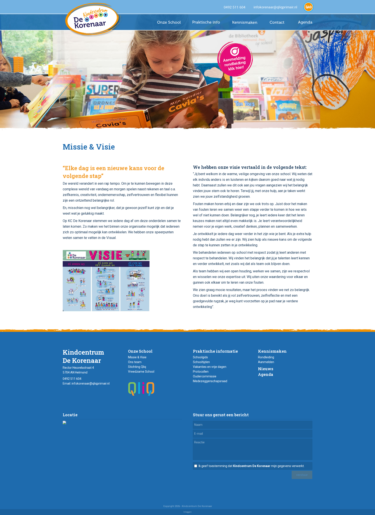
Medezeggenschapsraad (210, 381)
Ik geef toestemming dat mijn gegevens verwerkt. (251, 466)
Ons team (134, 362)
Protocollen (201, 371)
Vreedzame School (141, 371)
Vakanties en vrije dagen (209, 367)
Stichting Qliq (137, 367)
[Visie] (106, 310)
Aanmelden (266, 362)
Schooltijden (201, 362)
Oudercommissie (204, 376)
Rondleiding (266, 357)
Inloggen (187, 512)
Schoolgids (200, 357)
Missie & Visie (137, 357)
